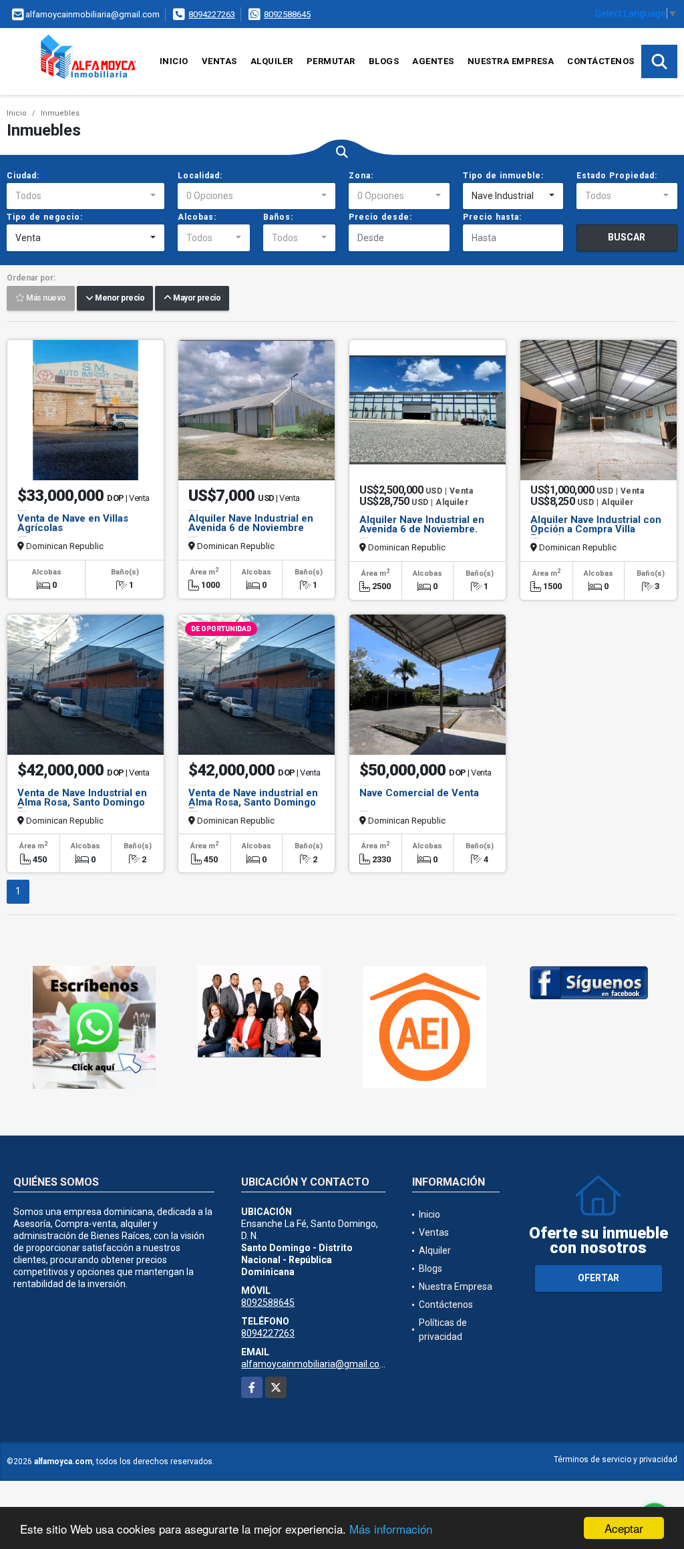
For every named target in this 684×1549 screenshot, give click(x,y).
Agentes (433, 61)
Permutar (331, 61)
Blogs (384, 61)
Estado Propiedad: (616, 175)
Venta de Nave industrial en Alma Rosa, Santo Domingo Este (253, 802)
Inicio (174, 61)
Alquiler (271, 61)
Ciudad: (23, 175)
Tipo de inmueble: (503, 175)
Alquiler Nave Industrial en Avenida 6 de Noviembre (250, 523)
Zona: (361, 175)
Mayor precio (195, 298)
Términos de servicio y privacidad (615, 1459)
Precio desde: (380, 217)
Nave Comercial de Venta (419, 793)
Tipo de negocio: (45, 217)
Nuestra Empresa (511, 61)
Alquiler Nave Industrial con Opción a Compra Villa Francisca (595, 529)
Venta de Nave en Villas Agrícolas (72, 523)
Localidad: (200, 175)
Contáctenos (601, 61)
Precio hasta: (492, 217)
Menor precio (118, 298)
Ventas (219, 61)
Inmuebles (60, 113)
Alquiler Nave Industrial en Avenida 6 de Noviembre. (421, 524)
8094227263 (211, 14)
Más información (390, 1528)
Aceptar (624, 1528)
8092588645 (287, 14)
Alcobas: (197, 217)
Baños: (278, 217)
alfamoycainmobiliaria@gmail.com (314, 1364)
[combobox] (85, 196)
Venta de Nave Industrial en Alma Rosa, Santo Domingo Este (82, 802)
